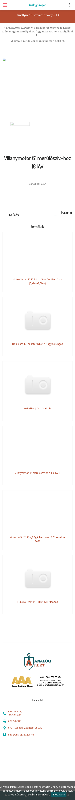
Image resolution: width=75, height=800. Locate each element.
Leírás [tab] (14, 215)
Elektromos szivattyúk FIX (45, 15)
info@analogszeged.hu (21, 734)
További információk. (38, 794)
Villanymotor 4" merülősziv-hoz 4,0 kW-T (38, 472)
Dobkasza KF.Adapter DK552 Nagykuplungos (37, 343)
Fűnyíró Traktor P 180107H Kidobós (37, 602)
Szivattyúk (22, 15)
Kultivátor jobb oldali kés (37, 408)
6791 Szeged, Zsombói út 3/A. (25, 727)
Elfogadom (58, 794)
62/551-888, (15, 711)
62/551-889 (14, 721)
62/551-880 (15, 715)
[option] (37, 86)
